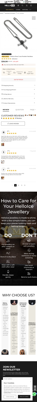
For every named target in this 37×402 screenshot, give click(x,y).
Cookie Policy (7, 392)
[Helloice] (10, 5)
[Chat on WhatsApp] (34, 394)
